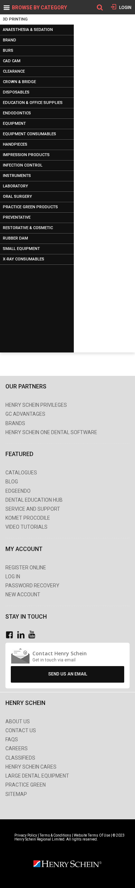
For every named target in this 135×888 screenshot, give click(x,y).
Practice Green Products (30, 207)
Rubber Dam (15, 238)
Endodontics (17, 113)
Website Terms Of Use (92, 835)
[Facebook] (11, 635)
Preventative (17, 217)
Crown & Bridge (19, 81)
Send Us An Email (67, 674)
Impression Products (26, 154)
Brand (9, 40)
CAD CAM (12, 61)
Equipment (14, 123)
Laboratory (15, 186)
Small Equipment (21, 248)
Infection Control (22, 165)
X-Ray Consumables (23, 259)
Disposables (16, 92)
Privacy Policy (26, 835)
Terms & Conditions (55, 835)
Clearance (14, 71)
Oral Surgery (17, 196)
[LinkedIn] (22, 635)
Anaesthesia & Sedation (28, 29)
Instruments (17, 175)
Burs (8, 50)
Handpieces (15, 144)
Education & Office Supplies (33, 102)
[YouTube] (33, 635)
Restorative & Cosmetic (28, 228)
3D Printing (15, 19)
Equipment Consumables (29, 134)
